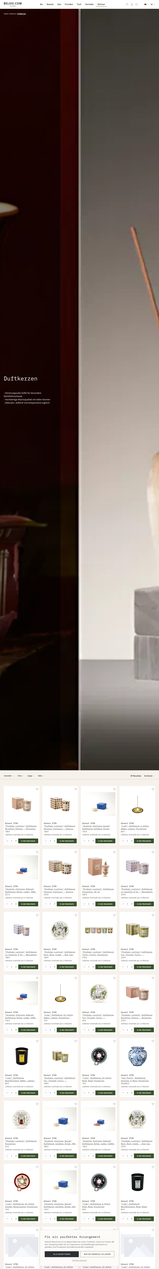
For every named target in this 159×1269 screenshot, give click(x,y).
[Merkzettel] (136, 4)
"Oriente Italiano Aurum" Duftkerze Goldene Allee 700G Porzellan (60, 1142)
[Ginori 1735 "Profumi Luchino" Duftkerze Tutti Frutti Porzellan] (98, 930)
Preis (20, 776)
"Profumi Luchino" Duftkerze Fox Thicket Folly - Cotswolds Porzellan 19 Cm (98, 1016)
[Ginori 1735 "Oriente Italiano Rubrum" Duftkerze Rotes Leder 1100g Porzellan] (98, 1119)
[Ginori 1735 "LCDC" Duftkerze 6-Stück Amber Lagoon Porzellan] (137, 804)
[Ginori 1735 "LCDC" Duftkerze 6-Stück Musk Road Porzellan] (98, 1182)
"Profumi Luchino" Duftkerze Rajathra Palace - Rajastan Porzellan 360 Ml (21, 827)
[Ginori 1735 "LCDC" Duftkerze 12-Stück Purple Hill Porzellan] (137, 1245)
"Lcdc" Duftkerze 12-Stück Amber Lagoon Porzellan (58, 1016)
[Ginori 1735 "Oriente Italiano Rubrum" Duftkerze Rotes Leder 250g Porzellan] (21, 993)
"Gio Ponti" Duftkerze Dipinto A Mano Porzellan (135, 1079)
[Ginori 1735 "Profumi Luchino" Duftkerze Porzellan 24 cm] (98, 867)
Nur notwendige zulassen (97, 1254)
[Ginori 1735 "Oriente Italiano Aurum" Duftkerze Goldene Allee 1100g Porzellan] (98, 804)
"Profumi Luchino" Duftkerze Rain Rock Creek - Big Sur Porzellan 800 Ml (136, 1142)
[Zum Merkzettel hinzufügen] (37, 789)
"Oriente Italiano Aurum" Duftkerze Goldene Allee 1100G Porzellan (96, 827)
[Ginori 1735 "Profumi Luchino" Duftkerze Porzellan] (21, 1119)
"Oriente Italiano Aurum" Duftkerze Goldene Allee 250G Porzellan (60, 1205)
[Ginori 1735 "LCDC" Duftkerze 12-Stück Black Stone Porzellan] (21, 1245)
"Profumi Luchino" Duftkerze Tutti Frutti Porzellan (98, 953)
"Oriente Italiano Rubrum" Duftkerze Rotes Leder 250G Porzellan (20, 1016)
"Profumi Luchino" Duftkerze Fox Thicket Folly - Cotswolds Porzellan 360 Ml (59, 1079)
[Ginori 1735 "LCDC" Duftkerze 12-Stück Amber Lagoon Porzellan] (60, 993)
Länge (29, 776)
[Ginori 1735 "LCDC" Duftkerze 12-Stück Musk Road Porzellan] (98, 1056)
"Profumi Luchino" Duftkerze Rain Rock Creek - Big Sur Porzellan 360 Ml (59, 953)
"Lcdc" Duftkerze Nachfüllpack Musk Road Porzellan (134, 1205)
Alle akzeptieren (61, 1254)
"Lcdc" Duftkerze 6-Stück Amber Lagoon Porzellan (135, 827)
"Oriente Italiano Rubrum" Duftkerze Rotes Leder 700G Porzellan (20, 890)
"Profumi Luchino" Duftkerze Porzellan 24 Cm (98, 890)
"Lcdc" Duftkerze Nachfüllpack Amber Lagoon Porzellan (19, 1079)
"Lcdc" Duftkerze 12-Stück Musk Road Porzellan (96, 1079)
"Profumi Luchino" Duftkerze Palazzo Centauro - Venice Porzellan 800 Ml (59, 890)
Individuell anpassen (79, 1260)
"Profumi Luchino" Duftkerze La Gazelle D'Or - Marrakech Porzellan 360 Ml (21, 953)
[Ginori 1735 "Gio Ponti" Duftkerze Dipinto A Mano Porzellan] (137, 1056)
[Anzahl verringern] (7, 841)
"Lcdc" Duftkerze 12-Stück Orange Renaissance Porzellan (21, 1205)
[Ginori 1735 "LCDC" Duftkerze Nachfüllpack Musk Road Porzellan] (137, 1182)
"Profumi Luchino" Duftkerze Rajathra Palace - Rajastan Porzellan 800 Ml (136, 1016)
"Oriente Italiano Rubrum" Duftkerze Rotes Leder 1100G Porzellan (98, 1142)
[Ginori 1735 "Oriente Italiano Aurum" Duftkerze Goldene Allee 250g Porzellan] (60, 1182)
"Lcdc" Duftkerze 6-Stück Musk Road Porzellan (96, 1205)
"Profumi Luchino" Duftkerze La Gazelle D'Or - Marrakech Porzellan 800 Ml (136, 890)
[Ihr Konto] (132, 4)
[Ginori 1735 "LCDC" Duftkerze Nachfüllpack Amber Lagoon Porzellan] (21, 1056)
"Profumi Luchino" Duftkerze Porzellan (21, 1142)
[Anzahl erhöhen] (16, 841)
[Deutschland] (146, 4)
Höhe (40, 776)
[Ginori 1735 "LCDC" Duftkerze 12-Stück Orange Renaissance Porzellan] (21, 1182)
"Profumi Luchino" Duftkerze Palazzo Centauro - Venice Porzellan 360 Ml (59, 827)
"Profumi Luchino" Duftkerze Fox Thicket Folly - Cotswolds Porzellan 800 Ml (136, 953)
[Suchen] (127, 4)
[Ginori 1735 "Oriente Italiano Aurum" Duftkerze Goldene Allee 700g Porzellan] (60, 1119)
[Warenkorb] (140, 4)
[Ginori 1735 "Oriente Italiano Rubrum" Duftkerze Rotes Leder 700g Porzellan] (21, 867)
